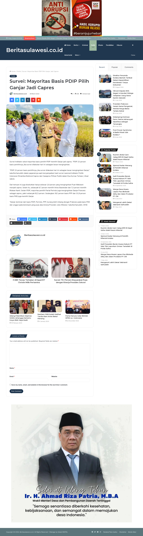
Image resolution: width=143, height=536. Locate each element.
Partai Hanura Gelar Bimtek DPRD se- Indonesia (76, 317)
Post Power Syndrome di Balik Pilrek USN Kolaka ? (122, 132)
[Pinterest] (33, 100)
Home (68, 45)
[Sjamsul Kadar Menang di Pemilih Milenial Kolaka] (105, 168)
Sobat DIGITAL (63, 532)
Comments (129, 67)
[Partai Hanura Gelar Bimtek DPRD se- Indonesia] (77, 307)
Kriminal (85, 45)
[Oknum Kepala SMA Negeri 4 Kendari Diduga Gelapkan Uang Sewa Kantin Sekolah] (105, 94)
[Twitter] (17, 100)
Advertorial (68, 55)
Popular (115, 67)
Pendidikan (110, 45)
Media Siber (131, 38)
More (77, 55)
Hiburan (119, 45)
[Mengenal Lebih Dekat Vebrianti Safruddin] (105, 205)
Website (54, 376)
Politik (93, 45)
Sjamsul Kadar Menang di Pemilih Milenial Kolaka (122, 167)
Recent (102, 67)
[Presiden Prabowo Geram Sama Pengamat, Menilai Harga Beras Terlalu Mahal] (105, 107)
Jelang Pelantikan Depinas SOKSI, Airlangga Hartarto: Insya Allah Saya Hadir (21, 318)
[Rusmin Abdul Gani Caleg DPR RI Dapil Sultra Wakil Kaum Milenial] (105, 158)
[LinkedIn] (22, 100)
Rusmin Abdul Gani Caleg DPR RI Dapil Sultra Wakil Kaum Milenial (123, 157)
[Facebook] (12, 100)
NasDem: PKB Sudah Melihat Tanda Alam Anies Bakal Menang (49, 316)
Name (12, 368)
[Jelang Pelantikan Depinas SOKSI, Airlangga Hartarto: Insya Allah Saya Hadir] (22, 307)
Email (12, 376)
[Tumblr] (28, 100)
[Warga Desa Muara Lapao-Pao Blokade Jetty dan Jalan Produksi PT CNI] (105, 192)
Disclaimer (121, 38)
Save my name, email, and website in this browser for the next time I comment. (40, 385)
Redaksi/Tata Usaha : (108, 38)
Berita (76, 45)
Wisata (100, 45)
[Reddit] (38, 100)
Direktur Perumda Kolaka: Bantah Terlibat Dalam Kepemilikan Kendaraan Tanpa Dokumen (122, 80)
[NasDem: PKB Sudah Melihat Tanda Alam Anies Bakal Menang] (50, 306)
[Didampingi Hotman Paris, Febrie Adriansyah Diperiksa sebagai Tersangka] (105, 120)
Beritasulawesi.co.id (20, 94)
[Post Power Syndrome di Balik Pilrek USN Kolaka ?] (105, 133)
